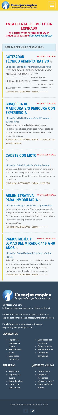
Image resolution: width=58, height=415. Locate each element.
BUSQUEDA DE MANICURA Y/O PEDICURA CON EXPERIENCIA (30, 108)
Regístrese (14, 371)
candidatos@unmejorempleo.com (38, 317)
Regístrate (14, 339)
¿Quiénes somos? (46, 381)
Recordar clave (16, 381)
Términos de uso (45, 349)
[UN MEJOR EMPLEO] (20, 4)
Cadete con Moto (21, 155)
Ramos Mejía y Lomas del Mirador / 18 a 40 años (30, 243)
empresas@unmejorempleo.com (17, 327)
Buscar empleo (45, 346)
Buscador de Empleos (41, 35)
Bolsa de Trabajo (43, 308)
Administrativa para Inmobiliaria (22, 197)
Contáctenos (44, 371)
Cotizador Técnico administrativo (28, 59)
